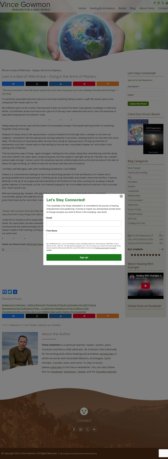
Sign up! (84, 257)
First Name (51, 231)
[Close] (121, 196)
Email (49, 218)
